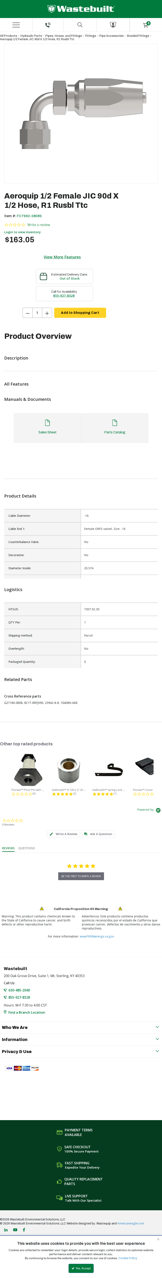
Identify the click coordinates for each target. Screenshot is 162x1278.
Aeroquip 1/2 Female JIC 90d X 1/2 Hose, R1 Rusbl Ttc (37, 39)
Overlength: (16, 649)
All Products (8, 35)
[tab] (81, 430)
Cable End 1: (16, 529)
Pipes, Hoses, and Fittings (63, 35)
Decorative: (16, 555)
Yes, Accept (83, 1268)
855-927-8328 (64, 295)
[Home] (81, 9)
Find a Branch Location (26, 1012)
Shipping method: (20, 635)
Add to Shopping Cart (80, 312)
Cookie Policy (127, 1258)
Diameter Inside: (19, 568)
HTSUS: (13, 609)
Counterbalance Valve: (23, 542)
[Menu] (16, 25)
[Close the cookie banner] (158, 1239)
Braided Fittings (138, 35)
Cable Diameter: (19, 516)
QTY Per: (14, 622)
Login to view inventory (22, 232)
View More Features (62, 256)
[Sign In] (113, 25)
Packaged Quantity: (21, 662)
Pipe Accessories (111, 35)
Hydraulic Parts (31, 35)
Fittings (90, 35)
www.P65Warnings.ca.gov (97, 936)
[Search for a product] (79, 25)
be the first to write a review (81, 876)
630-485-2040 (19, 990)
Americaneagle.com (130, 1223)
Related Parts (18, 679)
